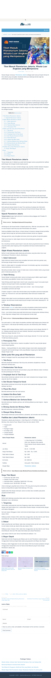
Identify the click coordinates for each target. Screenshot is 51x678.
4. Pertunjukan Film (10, 127)
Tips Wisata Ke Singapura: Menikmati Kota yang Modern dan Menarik (41, 569)
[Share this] (3, 552)
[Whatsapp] (12, 552)
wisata (11, 307)
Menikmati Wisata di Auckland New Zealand (25, 568)
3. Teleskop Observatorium (12, 125)
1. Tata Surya (8, 130)
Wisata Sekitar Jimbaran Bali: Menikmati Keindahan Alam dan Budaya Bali (8, 569)
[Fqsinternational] (25, 24)
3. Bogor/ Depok (9, 156)
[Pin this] (7, 552)
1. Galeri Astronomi (10, 121)
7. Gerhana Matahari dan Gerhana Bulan (15, 141)
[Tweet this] (5, 552)
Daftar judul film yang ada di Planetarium (13, 128)
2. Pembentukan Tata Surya (12, 132)
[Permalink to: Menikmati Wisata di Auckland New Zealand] (25, 562)
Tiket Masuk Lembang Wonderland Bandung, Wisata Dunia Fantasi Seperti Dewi (13, 599)
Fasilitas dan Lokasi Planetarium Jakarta (13, 146)
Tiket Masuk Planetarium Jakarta (11, 116)
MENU (47, 30)
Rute (4, 150)
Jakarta (14, 594)
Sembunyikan (18, 113)
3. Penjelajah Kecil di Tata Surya (13, 134)
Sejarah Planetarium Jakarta (12, 117)
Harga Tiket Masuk (10, 148)
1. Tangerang (8, 152)
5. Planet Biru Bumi (10, 137)
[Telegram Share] (10, 552)
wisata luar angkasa (23, 594)
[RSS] (26, 20)
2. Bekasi (7, 154)
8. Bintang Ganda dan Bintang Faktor (14, 143)
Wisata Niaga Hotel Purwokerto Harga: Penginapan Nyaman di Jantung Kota (22, 670)
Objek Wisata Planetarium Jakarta (11, 119)
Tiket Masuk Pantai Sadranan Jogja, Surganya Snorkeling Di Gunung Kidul (38, 599)
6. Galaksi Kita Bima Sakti (11, 139)
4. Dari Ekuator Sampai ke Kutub (13, 136)
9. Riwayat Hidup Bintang (11, 145)
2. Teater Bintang (9, 123)
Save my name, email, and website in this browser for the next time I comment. (23, 627)
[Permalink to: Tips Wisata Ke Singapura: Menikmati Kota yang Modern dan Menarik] (41, 562)
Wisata (7, 594)
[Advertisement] (25, 9)
